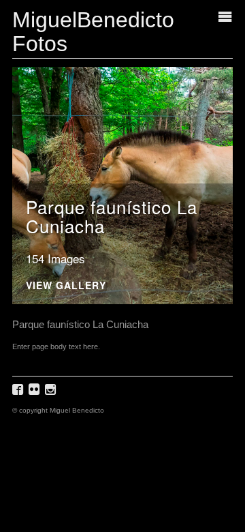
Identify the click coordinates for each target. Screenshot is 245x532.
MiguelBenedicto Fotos (93, 32)
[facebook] (19, 394)
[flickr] (36, 394)
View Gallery (66, 286)
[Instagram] (52, 394)
